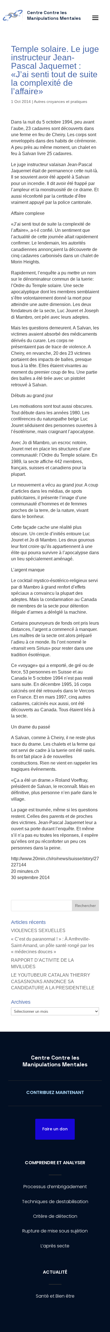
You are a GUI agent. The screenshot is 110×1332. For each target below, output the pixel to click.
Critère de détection (55, 1216)
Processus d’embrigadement (55, 1186)
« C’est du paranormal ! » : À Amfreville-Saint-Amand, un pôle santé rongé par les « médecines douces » (52, 945)
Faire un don (55, 1129)
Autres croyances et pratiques (60, 101)
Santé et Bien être (55, 1296)
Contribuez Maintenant (55, 1092)
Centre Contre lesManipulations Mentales (55, 1061)
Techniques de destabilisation (55, 1201)
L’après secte (55, 1246)
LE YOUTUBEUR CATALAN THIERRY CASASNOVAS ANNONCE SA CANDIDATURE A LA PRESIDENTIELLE (52, 981)
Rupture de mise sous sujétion (55, 1231)
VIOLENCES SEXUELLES (38, 930)
